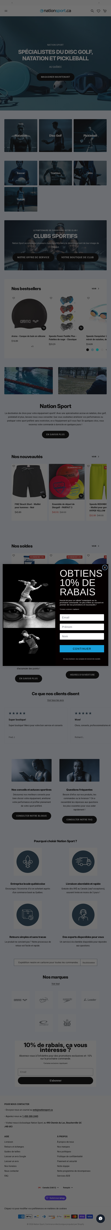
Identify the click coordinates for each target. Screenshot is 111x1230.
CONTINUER (82, 648)
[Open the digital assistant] (100, 1218)
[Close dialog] (104, 567)
